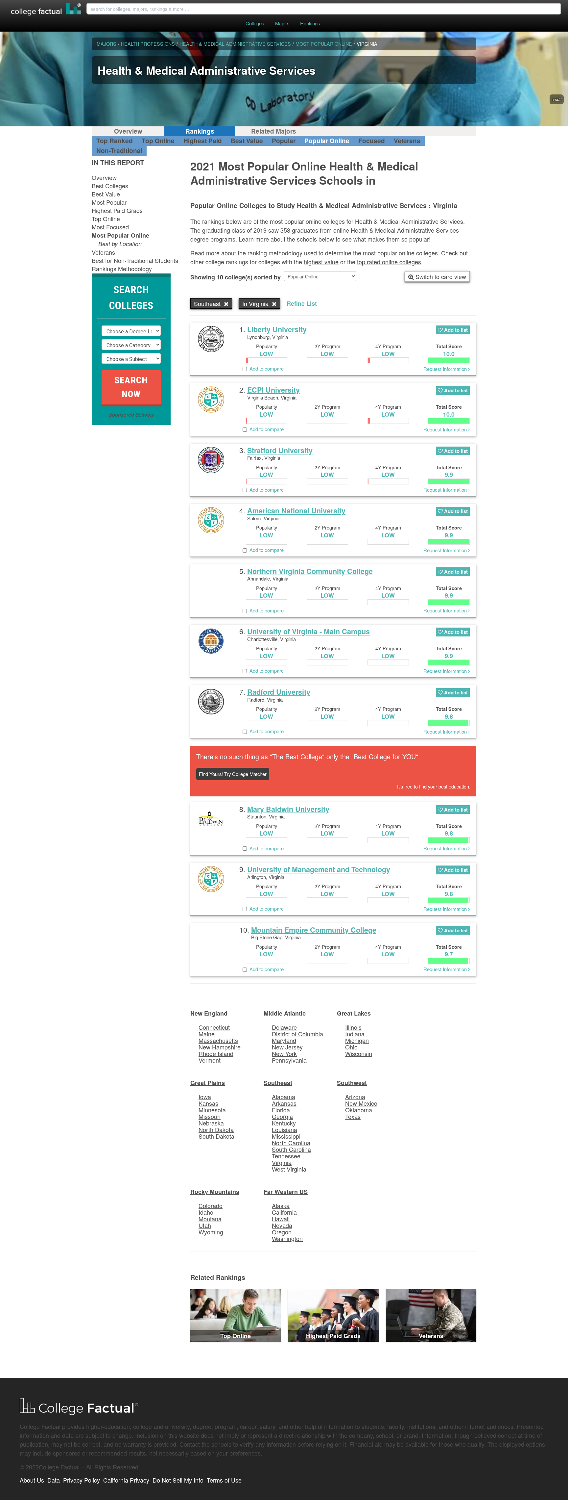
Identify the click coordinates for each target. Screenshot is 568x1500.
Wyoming (211, 1232)
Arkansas (284, 1103)
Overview (128, 131)
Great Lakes (354, 1013)
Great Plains (207, 1082)
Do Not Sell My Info (178, 1480)
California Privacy (126, 1480)
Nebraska (211, 1123)
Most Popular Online (120, 235)
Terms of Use (224, 1480)
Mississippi (286, 1136)
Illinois (353, 1027)
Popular (284, 140)
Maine (207, 1033)
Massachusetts (218, 1040)
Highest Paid (202, 140)
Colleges (255, 23)
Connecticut (214, 1027)
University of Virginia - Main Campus (308, 631)
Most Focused (110, 226)
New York (284, 1053)
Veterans (407, 140)
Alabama (283, 1096)
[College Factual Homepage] (46, 10)
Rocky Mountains (214, 1191)
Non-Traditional (119, 150)
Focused (371, 140)
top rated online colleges (389, 261)
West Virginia (289, 1169)
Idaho (206, 1212)
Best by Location (120, 244)
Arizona (355, 1096)
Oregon (282, 1232)
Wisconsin (358, 1053)
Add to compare (265, 368)
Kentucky (284, 1123)
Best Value (247, 140)
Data (53, 1480)
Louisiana (284, 1129)
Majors (282, 23)
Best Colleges (110, 185)
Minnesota (212, 1109)
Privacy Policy (81, 1480)
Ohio (351, 1047)
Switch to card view (440, 276)
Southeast (278, 1082)
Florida (281, 1109)
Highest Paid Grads (117, 210)
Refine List (302, 303)
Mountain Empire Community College (313, 930)
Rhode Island (216, 1053)
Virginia (282, 1162)
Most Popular (109, 202)
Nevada (282, 1225)
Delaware (284, 1027)
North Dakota (216, 1129)
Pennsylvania (289, 1060)
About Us (32, 1480)
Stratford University (280, 450)
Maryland (284, 1040)
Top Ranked (114, 140)
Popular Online (326, 140)
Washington (287, 1238)
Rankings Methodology (122, 268)
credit (557, 99)
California (284, 1212)
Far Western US (286, 1191)
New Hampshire (220, 1047)
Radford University (278, 692)
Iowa (205, 1096)
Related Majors (273, 131)
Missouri (210, 1116)
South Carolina (291, 1149)
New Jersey (287, 1047)
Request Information (445, 368)
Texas (353, 1116)
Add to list (455, 329)
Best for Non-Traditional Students (135, 260)
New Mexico (361, 1103)
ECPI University (273, 390)
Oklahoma (358, 1109)
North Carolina (291, 1142)
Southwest (352, 1082)
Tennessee (286, 1155)
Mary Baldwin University (288, 809)
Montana (210, 1218)
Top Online (158, 140)
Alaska (281, 1205)
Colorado (211, 1205)
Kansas (208, 1103)
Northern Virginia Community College (310, 571)
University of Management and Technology (318, 869)
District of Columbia (297, 1033)
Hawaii (281, 1218)
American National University (296, 510)
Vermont (210, 1060)
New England (208, 1013)
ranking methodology (275, 252)
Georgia (282, 1116)
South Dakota (216, 1136)
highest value (321, 261)
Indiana (355, 1033)
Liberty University (277, 329)
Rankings (310, 23)
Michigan (357, 1040)
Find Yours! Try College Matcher (233, 773)
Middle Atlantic (285, 1013)
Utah (205, 1225)
